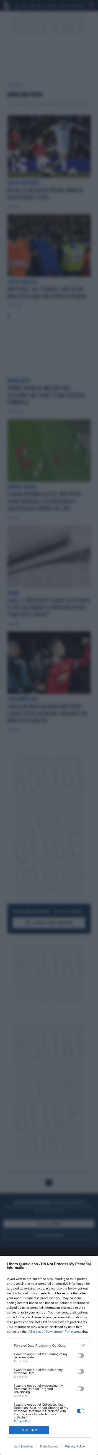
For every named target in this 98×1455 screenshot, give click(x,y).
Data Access (49, 1446)
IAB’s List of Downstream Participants (54, 1331)
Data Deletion (23, 1446)
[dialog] (49, 1355)
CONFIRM (29, 1430)
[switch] (80, 1355)
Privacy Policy (75, 1446)
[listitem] (49, 1345)
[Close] (89, 1264)
